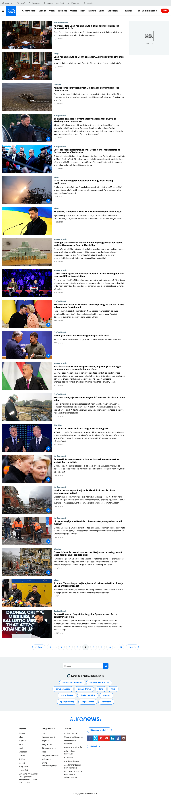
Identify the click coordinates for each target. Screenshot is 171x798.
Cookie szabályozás (73, 747)
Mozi (113, 689)
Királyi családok (88, 695)
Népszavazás (88, 702)
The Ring (58, 425)
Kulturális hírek (61, 22)
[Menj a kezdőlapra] (11, 11)
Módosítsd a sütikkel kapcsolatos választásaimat (73, 774)
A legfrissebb (29, 10)
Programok (23, 766)
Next (82, 10)
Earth (101, 10)
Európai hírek (60, 115)
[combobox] (98, 3)
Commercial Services (73, 737)
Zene (101, 689)
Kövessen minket (49, 748)
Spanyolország (67, 702)
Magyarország (60, 239)
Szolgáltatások (48, 728)
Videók (22, 763)
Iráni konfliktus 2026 (99, 682)
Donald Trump (84, 689)
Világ (51, 10)
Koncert (106, 695)
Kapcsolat (68, 757)
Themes (22, 728)
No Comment (60, 456)
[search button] (84, 3)
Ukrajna (57, 84)
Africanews (46, 759)
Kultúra (92, 10)
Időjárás (45, 741)
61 (121, 647)
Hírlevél (93, 746)
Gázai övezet (67, 695)
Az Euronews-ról (71, 733)
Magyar (8, 3)
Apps (44, 752)
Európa (42, 10)
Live (165, 10)
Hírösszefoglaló (48, 737)
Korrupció (106, 702)
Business (62, 10)
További (67, 728)
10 (109, 647)
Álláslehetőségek (71, 761)
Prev (40, 647)
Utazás (73, 10)
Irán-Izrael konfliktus (72, 682)
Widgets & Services (50, 755)
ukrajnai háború (63, 689)
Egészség (112, 10)
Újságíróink (23, 770)
